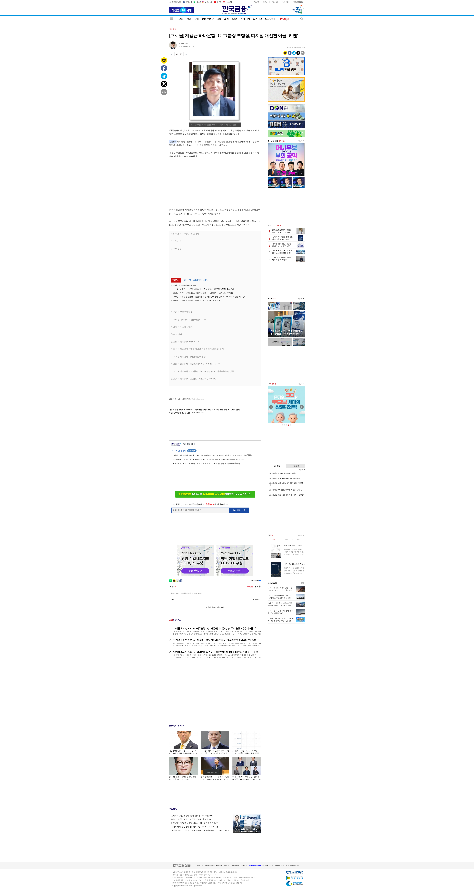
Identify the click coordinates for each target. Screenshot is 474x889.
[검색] (301, 19)
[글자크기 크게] (181, 54)
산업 (196, 19)
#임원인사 (197, 280)
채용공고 (244, 865)
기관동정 (296, 466)
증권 (189, 19)
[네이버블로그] (197, 2)
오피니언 (257, 19)
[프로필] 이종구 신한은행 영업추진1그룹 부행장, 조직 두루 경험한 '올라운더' (203, 289)
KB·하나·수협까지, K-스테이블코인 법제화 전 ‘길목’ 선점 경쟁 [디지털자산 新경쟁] (207, 463)
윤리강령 (227, 865)
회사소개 (200, 865)
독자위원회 (235, 865)
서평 (286, 539)
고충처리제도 (279, 865)
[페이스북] (187, 2)
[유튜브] (217, 2)
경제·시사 (245, 19)
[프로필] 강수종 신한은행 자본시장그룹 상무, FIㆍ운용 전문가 (197, 300)
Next (302, 407)
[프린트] (172, 54)
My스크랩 (285, 2)
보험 (226, 19)
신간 (298, 539)
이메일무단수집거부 (292, 865)
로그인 (265, 2)
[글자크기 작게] (177, 54)
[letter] (227, 2)
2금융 (234, 19)
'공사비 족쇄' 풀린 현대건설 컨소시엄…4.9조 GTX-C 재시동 (194, 827)
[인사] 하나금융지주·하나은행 (185, 285)
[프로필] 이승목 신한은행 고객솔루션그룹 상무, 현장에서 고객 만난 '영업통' (203, 293)
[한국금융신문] (175, 2)
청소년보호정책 (267, 865)
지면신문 (296, 2)
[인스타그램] (207, 2)
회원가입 (274, 2)
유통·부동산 (207, 19)
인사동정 (172, 29)
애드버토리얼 (272, 583)
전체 (181, 19)
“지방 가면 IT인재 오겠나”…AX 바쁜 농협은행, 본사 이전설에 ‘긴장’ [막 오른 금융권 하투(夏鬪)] (212, 455)
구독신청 (256, 2)
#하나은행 (187, 280)
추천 (274, 539)
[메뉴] (171, 19)
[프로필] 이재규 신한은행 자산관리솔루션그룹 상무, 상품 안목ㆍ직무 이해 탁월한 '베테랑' (209, 297)
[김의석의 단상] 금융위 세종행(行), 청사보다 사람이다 (192, 816)
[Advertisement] (190, 181)
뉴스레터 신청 (239, 510)
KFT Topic (270, 19)
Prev (271, 407)
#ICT (205, 280)
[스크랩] (186, 54)
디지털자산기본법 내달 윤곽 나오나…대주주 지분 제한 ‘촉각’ (194, 823)
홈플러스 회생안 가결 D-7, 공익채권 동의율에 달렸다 (191, 819)
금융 (219, 19)
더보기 (300, 141)
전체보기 (192, 451)
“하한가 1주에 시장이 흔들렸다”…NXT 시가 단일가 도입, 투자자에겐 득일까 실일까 (201, 830)
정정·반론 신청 (217, 865)
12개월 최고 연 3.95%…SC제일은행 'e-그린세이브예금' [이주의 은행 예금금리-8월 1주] (208, 459)
